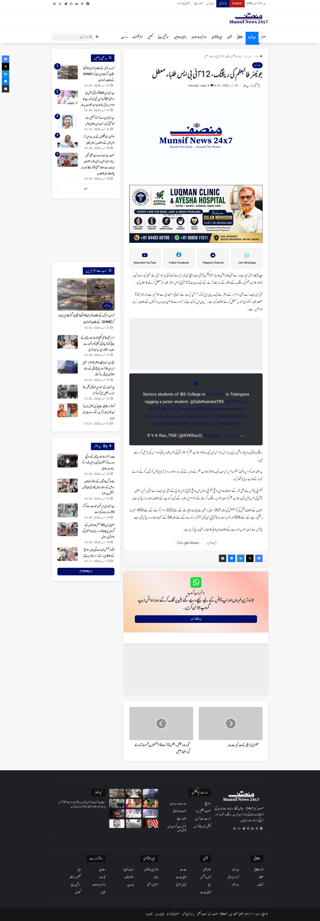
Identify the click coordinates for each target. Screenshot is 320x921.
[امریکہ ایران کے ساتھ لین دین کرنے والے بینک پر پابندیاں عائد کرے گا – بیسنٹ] (150, 823)
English (237, 3)
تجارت (102, 877)
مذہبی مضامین (180, 37)
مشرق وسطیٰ (152, 885)
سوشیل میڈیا (163, 37)
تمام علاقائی (259, 870)
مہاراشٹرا (235, 885)
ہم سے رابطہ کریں (203, 819)
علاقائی (240, 37)
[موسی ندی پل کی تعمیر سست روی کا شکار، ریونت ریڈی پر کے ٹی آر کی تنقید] (133, 823)
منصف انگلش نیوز (203, 811)
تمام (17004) (86, 571)
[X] (257, 828)
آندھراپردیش (233, 877)
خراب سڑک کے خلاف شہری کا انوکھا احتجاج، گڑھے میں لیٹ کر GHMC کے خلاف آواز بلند (98, 74)
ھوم (263, 37)
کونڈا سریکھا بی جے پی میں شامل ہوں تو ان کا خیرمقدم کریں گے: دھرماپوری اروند (98, 412)
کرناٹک (260, 885)
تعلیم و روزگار (75, 877)
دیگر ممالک (129, 877)
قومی (229, 37)
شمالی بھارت (205, 892)
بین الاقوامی (217, 37)
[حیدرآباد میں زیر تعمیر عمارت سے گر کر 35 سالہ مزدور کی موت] (67, 510)
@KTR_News (160, 409)
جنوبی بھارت (181, 877)
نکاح (103, 892)
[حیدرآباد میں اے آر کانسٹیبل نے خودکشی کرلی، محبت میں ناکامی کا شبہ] (67, 122)
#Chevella (215, 394)
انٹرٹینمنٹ (137, 37)
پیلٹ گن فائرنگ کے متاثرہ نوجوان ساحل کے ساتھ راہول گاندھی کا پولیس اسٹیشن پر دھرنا (98, 487)
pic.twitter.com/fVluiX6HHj (214, 424)
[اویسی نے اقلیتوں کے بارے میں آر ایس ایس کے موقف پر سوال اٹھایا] (67, 141)
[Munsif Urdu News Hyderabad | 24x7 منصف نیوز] (248, 18)
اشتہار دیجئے (198, 3)
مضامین (102, 870)
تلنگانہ (261, 877)
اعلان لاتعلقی (202, 914)
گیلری (78, 892)
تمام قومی (207, 870)
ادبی (79, 870)
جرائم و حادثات (198, 37)
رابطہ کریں (210, 3)
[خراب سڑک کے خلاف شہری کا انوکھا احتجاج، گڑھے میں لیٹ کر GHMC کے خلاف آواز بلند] (67, 72)
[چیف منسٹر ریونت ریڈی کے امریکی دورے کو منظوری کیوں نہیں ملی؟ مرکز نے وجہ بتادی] (67, 461)
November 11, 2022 (221, 435)
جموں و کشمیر (205, 877)
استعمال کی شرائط (184, 3)
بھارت (183, 870)
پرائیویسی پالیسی (188, 914)
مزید (123, 37)
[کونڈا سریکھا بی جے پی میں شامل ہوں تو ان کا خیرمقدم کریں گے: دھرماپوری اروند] (67, 410)
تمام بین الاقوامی (151, 870)
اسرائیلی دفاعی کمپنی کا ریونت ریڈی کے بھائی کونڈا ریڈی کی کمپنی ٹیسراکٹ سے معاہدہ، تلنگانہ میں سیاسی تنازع (97, 344)
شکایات (149, 914)
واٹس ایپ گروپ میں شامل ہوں (176, 828)
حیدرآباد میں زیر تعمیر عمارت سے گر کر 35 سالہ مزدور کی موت (98, 509)
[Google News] (188, 543)
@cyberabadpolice (229, 416)
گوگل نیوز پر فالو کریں (202, 826)
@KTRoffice (236, 402)
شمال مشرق (181, 885)
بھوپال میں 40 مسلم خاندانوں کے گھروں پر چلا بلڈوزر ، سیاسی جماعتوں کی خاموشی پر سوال (98, 531)
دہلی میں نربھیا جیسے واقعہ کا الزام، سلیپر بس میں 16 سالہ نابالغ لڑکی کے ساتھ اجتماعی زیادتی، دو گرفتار (98, 368)
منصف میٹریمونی (179, 811)
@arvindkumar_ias (162, 416)
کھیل (150, 37)
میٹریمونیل (223, 3)
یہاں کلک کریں (196, 619)
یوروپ (130, 885)
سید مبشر (246, 86)
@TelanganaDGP (196, 416)
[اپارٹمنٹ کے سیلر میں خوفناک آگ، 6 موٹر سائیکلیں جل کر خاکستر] (67, 392)
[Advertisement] (196, 344)
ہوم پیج (208, 804)
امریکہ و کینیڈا (128, 870)
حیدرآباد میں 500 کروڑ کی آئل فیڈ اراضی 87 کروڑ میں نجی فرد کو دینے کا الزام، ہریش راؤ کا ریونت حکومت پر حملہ (97, 99)
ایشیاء (155, 877)
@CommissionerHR (171, 424)
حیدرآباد (252, 37)
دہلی (209, 885)
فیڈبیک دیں (159, 914)
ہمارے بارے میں (178, 804)
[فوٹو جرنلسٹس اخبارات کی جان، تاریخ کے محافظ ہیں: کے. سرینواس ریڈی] (67, 554)
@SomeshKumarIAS (224, 409)
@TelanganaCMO (189, 409)
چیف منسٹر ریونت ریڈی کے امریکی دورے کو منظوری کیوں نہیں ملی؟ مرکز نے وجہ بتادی (98, 463)
